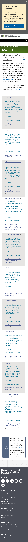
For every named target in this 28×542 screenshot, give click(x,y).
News (6, 130)
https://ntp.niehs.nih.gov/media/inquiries (13, 357)
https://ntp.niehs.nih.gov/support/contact (13, 294)
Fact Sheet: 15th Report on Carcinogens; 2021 (13, 395)
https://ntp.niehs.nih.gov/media (13, 124)
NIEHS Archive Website (16, 448)
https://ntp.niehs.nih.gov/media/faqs (13, 325)
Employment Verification (7, 495)
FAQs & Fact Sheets (10, 300)
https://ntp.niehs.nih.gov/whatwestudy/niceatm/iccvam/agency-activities (13, 260)
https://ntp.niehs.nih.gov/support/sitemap (13, 388)
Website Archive (5, 517)
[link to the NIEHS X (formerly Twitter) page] (7, 481)
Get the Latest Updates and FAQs (13, 25)
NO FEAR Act (4, 529)
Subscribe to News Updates (13, 162)
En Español (4, 537)
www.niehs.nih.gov (7, 79)
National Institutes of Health (8, 527)
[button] (26, 40)
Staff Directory (5, 499)
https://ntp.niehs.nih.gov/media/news (13, 156)
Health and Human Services (8, 524)
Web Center (18, 89)
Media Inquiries (9, 332)
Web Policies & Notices (7, 515)
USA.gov (3, 531)
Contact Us (8, 267)
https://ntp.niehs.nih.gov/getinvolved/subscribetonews (13, 190)
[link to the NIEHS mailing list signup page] (16, 481)
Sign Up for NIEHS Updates (8, 503)
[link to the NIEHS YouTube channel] (20, 481)
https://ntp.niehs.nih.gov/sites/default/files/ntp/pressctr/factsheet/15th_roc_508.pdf (13, 425)
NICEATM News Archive (12, 198)
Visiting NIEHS (4, 501)
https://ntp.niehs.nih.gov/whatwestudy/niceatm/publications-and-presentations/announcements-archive (13, 227)
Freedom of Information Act (8, 497)
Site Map (7, 363)
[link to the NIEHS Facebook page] (3, 481)
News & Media (9, 97)
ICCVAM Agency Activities (12, 234)
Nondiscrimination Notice (7, 513)
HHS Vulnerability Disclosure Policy (10, 511)
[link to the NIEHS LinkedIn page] (12, 481)
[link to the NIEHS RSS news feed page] (3, 485)
